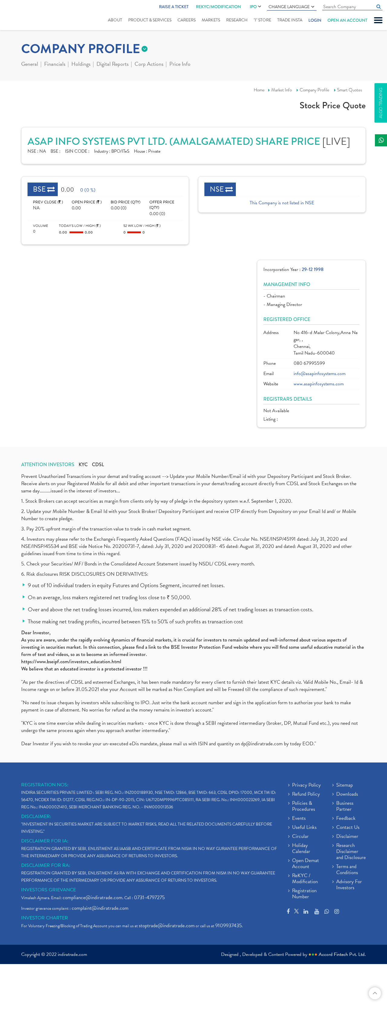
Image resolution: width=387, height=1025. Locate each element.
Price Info (179, 64)
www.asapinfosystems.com (319, 383)
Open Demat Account (305, 864)
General (29, 64)
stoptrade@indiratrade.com (167, 925)
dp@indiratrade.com (262, 743)
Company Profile (314, 90)
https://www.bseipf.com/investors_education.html (71, 661)
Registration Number (304, 894)
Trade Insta (289, 20)
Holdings (80, 64)
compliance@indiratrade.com (92, 897)
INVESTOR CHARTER (44, 918)
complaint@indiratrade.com (100, 908)
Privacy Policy (306, 785)
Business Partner (344, 806)
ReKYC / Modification (305, 879)
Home (259, 90)
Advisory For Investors (349, 885)
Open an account (347, 20)
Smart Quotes (349, 90)
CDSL (98, 464)
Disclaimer (347, 836)
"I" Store (262, 20)
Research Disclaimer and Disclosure (351, 851)
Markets (211, 20)
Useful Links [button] (304, 827)
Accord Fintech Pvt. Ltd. (342, 954)
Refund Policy (306, 794)
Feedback (346, 818)
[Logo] (23, 16)
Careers (186, 20)
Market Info (281, 90)
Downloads (347, 794)
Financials (54, 64)
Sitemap (344, 785)
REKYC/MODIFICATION (218, 7)
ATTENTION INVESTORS (47, 464)
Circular (300, 836)
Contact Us (347, 827)
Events (299, 818)
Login (314, 20)
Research (237, 20)
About (115, 20)
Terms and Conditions (347, 870)
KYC (83, 464)
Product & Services (149, 20)
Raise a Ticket (174, 7)
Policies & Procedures (303, 806)
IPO (253, 7)
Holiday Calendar (301, 848)
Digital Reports (112, 64)
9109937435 (228, 925)
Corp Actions (149, 64)
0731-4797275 (149, 897)
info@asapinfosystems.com (320, 373)
